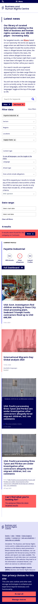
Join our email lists (28, 538)
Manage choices (19, 599)
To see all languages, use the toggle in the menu (17, 157)
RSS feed (17, 105)
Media (18, 536)
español (6, 370)
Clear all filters (7, 219)
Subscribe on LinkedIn (12, 540)
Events (7, 536)
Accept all (19, 594)
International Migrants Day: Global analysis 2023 (18, 358)
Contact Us (16, 538)
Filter (5, 105)
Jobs (12, 536)
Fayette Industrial (14, 248)
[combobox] (19, 151)
